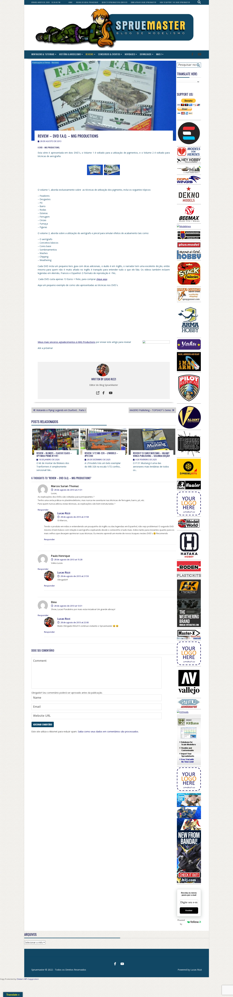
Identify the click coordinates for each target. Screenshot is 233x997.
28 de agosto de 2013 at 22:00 (74, 622)
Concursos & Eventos (109, 54)
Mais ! (159, 54)
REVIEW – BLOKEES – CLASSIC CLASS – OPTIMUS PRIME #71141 (54, 454)
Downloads (145, 54)
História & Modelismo (70, 54)
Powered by (181, 922)
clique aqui (101, 279)
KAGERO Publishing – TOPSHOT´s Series (150, 410)
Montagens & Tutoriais (42, 54)
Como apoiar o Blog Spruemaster (143, 2)
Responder (43, 509)
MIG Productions (86, 342)
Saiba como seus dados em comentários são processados (108, 731)
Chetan (20, 979)
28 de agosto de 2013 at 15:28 (68, 559)
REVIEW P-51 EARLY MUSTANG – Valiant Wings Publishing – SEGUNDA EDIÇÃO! (151, 454)
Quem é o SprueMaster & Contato (114, 2)
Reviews (89, 54)
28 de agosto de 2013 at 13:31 (68, 605)
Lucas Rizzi (110, 379)
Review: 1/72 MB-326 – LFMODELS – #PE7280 (101, 454)
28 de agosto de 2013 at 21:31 (68, 489)
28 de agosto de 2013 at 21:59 (74, 576)
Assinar (188, 910)
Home (70, 2)
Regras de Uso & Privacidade (87, 2)
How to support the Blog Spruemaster (175, 2)
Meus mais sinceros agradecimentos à (58, 342)
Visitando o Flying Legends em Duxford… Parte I (61, 410)
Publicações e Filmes (41, 62)
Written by (97, 379)
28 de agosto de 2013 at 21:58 (74, 516)
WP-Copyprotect (31, 979)
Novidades (130, 54)
